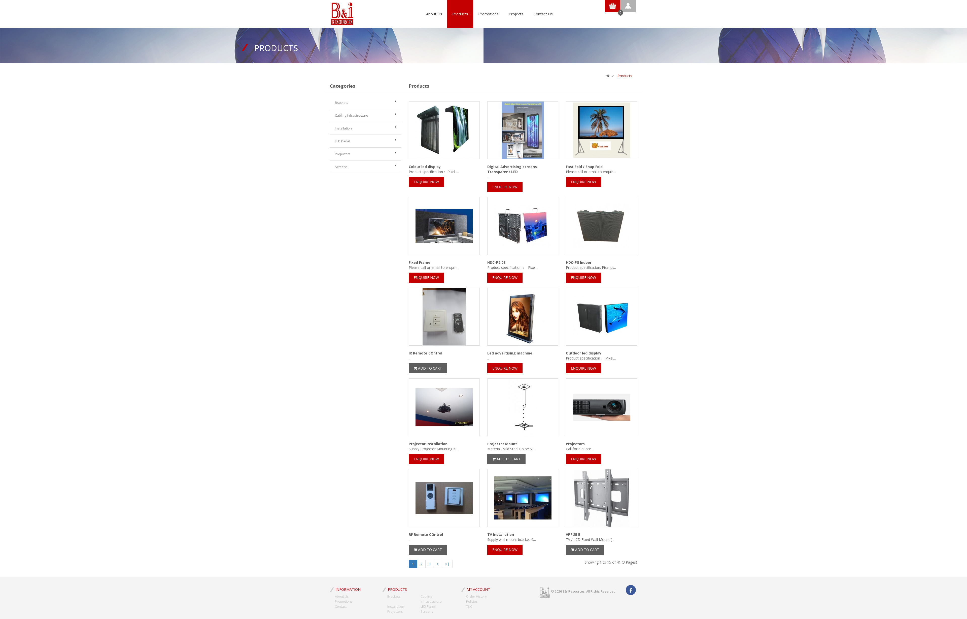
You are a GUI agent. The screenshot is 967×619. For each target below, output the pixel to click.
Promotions (488, 13)
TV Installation (500, 534)
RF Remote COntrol (426, 534)
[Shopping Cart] (612, 5)
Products (460, 13)
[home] (342, 12)
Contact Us (543, 13)
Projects (516, 13)
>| (447, 564)
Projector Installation (428, 443)
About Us (434, 13)
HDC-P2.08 (496, 262)
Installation (343, 128)
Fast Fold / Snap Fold (584, 166)
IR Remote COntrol (425, 353)
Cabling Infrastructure (351, 115)
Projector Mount (502, 443)
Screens (341, 167)
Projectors (343, 154)
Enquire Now (426, 181)
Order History (476, 596)
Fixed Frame (419, 262)
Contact (341, 606)
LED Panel (342, 141)
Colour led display (425, 166)
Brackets (341, 102)
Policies (472, 601)
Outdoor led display (583, 353)
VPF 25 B (573, 534)
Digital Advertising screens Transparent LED (512, 169)
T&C (469, 606)
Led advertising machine (509, 353)
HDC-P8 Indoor (579, 262)
